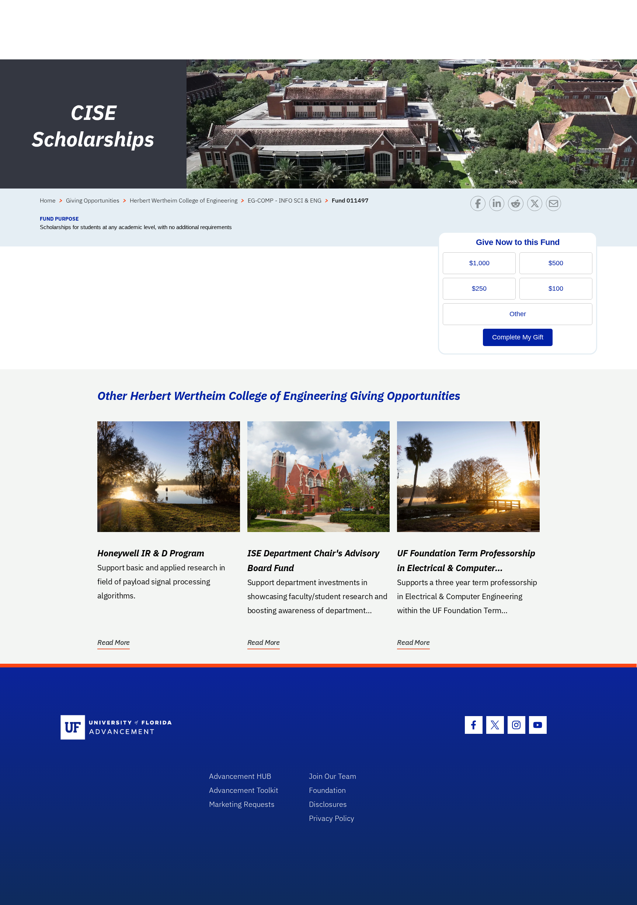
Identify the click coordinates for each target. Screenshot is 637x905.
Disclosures (328, 804)
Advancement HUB (240, 776)
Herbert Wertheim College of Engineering (183, 200)
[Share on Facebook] (479, 205)
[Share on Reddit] (517, 205)
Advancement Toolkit (243, 790)
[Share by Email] (555, 205)
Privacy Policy (331, 818)
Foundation (327, 790)
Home (48, 200)
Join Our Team (332, 776)
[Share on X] (536, 205)
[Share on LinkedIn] (498, 205)
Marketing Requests (242, 804)
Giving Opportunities (92, 200)
